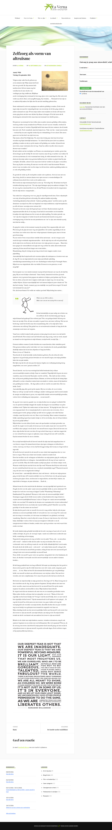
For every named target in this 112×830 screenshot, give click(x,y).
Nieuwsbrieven (65, 18)
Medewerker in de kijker (50, 791)
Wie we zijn (41, 18)
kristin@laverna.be (85, 124)
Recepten (46, 796)
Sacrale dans (10, 774)
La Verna (20, 65)
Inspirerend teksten (80, 18)
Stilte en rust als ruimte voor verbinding (18, 807)
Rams (15, 730)
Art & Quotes (47, 771)
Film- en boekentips (49, 779)
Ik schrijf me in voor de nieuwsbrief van (92, 91)
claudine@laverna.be (86, 130)
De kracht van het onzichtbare (57, 730)
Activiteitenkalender (56, 23)
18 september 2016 (35, 65)
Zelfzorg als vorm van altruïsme (32, 56)
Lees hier (82, 107)
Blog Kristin (46, 775)
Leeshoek (53, 18)
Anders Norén (73, 826)
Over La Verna (28, 18)
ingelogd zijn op (23, 747)
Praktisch (93, 18)
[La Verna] (56, 10)
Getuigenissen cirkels (54, 65)
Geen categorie (47, 783)
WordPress (54, 826)
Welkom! (17, 18)
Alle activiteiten (11, 813)
